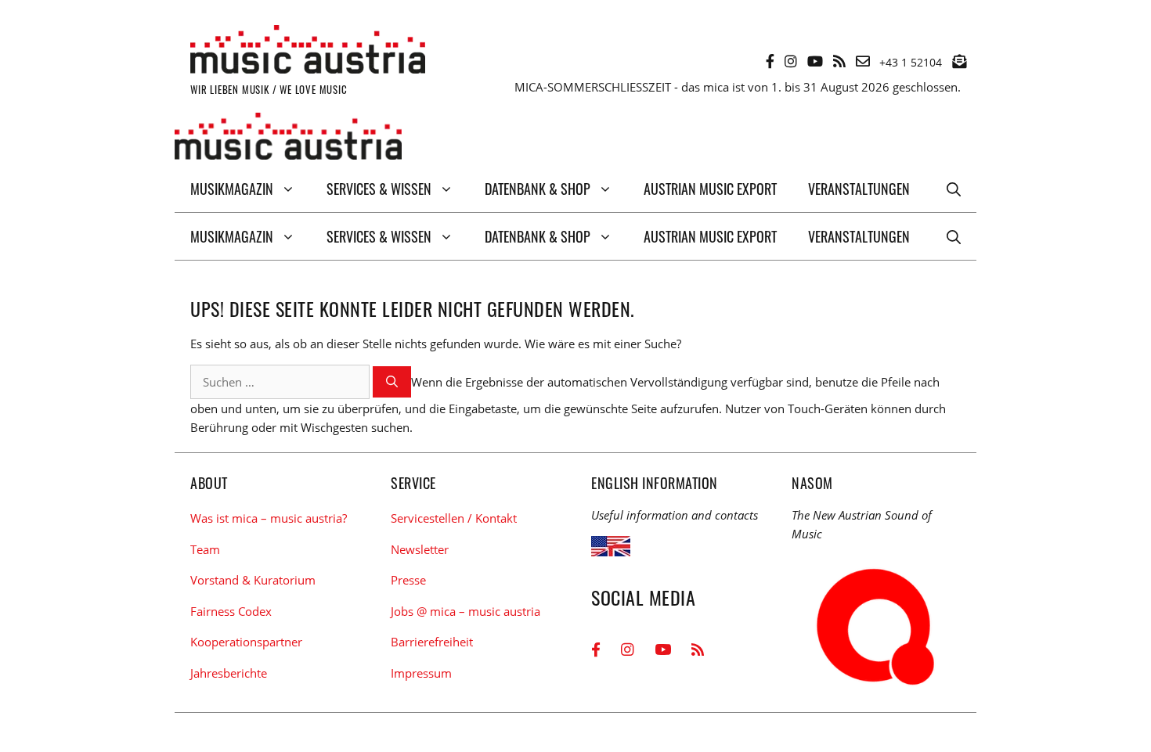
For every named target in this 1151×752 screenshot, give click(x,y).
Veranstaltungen (859, 188)
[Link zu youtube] (815, 61)
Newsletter (420, 549)
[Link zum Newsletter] (959, 61)
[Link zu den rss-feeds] (839, 61)
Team (205, 549)
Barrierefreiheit (432, 641)
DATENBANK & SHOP (537, 188)
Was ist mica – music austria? (268, 518)
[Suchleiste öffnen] (953, 188)
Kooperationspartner (246, 641)
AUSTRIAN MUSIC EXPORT (710, 188)
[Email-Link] (863, 61)
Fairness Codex (231, 611)
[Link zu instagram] (791, 61)
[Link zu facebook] (770, 61)
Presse (408, 580)
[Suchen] (392, 382)
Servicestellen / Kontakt (454, 518)
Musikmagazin (231, 188)
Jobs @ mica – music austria (465, 611)
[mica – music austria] (288, 139)
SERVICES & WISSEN (379, 188)
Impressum (421, 673)
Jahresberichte (228, 673)
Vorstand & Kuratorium (253, 580)
